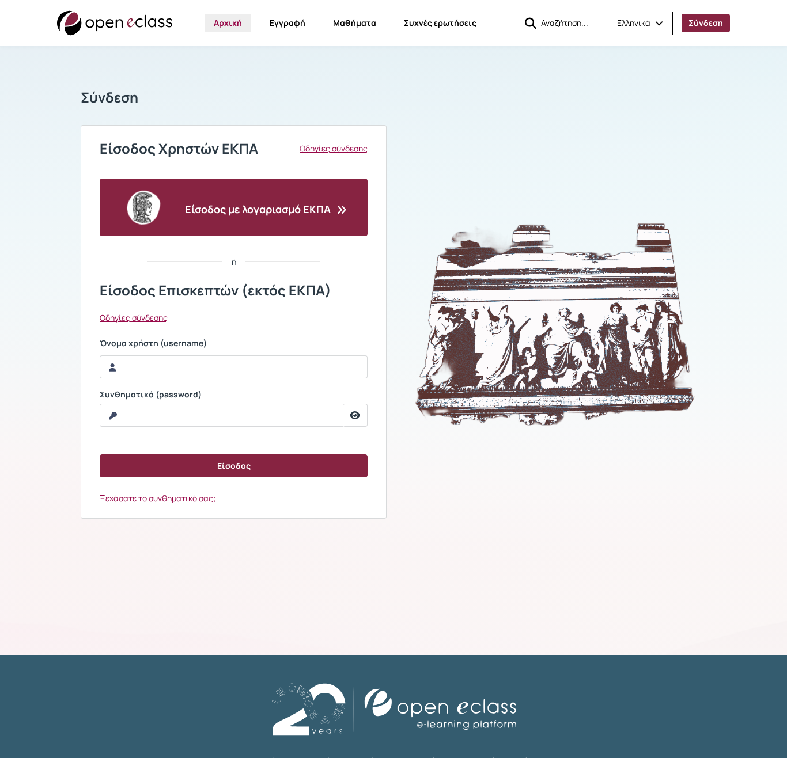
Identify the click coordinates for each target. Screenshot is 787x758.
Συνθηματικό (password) (151, 394)
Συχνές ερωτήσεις (440, 22)
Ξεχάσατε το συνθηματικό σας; (157, 497)
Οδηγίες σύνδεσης (334, 148)
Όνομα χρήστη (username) (153, 343)
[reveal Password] (355, 415)
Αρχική (228, 22)
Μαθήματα (354, 22)
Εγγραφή (287, 22)
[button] (640, 23)
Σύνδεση (705, 22)
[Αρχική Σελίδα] (114, 23)
